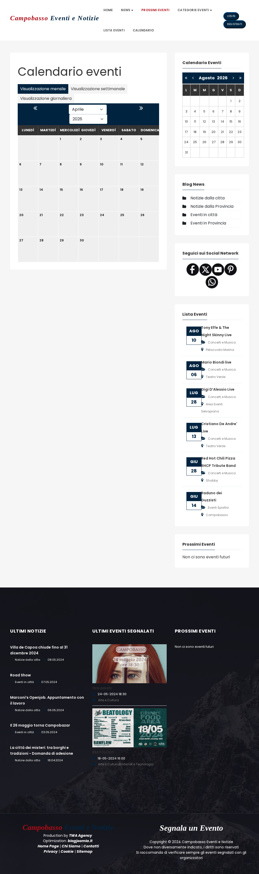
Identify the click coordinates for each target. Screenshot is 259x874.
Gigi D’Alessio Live (217, 389)
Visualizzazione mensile (43, 89)
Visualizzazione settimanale (98, 89)
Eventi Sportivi (218, 507)
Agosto (208, 78)
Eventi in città (203, 215)
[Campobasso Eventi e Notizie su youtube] (218, 269)
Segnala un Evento (191, 827)
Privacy (51, 851)
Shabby (212, 480)
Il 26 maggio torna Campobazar (40, 725)
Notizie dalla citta (207, 198)
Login (231, 16)
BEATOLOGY (103, 752)
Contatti (91, 846)
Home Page (48, 846)
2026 (222, 78)
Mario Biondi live (216, 362)
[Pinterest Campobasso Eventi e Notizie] (230, 269)
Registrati (234, 24)
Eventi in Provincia (208, 223)
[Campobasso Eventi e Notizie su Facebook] (192, 269)
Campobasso (217, 515)
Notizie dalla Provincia (211, 206)
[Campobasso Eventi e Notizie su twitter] (205, 269)
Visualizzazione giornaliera (46, 98)
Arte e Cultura (108, 700)
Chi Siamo (71, 846)
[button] (127, 10)
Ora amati (102, 688)
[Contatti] (211, 282)
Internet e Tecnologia (137, 764)
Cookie (67, 851)
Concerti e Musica (222, 342)
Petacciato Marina (220, 350)
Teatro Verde (215, 377)
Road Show (20, 675)
